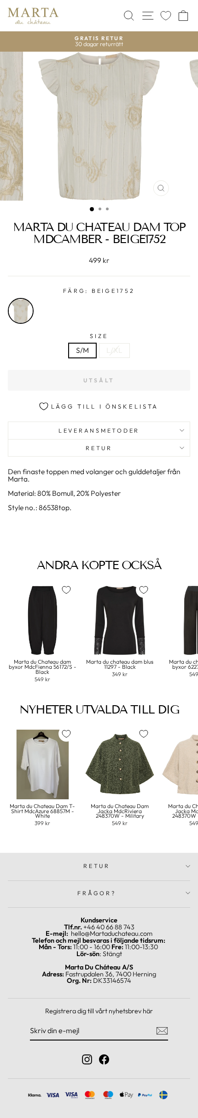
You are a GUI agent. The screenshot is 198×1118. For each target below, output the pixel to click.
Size (99, 336)
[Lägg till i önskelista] (66, 590)
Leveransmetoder (99, 430)
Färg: (98, 291)
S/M (82, 350)
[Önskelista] (166, 15)
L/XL (114, 350)
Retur (99, 448)
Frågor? (96, 893)
